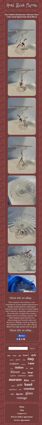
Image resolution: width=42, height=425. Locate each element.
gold (19, 384)
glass (29, 393)
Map (22, 410)
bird (20, 389)
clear (24, 373)
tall (19, 355)
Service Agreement (22, 420)
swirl (12, 368)
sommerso (22, 375)
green (18, 359)
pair (12, 394)
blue (26, 380)
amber (30, 376)
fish (27, 368)
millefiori (23, 364)
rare (33, 380)
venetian (29, 388)
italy (31, 359)
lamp (14, 355)
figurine (19, 394)
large (30, 372)
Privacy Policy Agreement (22, 417)
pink (31, 368)
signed (12, 376)
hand (28, 384)
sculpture (14, 363)
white (24, 360)
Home (21, 407)
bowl (26, 355)
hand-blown (13, 389)
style (33, 355)
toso (9, 355)
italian (19, 367)
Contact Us (21, 413)
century (12, 360)
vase (31, 363)
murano (15, 379)
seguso (13, 385)
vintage (22, 398)
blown (15, 372)
